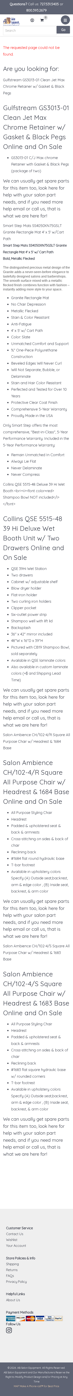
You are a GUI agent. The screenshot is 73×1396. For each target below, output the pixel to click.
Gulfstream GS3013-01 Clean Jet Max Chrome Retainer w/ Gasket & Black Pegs (34, 86)
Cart (43, 20)
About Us (13, 1300)
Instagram (9, 1330)
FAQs (10, 1276)
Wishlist (11, 1240)
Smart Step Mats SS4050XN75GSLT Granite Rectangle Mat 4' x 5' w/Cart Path (33, 232)
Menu (65, 19)
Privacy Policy (16, 1282)
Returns (12, 1270)
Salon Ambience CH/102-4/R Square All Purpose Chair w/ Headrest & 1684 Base (36, 741)
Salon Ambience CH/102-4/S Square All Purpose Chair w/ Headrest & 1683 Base (36, 952)
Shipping (12, 1264)
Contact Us (14, 1234)
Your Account (16, 1246)
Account (32, 20)
